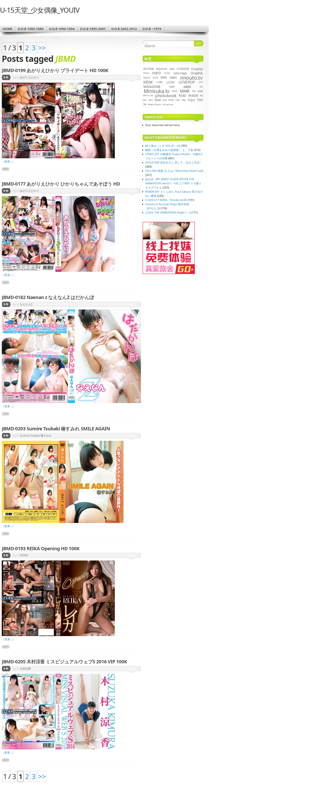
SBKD (150, 100)
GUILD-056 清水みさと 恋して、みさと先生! (172, 162)
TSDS (191, 100)
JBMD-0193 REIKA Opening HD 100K (40, 548)
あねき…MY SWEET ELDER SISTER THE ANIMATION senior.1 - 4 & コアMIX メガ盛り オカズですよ (173, 183)
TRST (177, 100)
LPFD (201, 82)
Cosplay (197, 69)
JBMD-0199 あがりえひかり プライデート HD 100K (55, 70)
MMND (175, 91)
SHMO (171, 100)
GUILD (146, 77)
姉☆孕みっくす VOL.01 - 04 (162, 146)
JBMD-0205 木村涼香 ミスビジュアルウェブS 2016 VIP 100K (64, 661)
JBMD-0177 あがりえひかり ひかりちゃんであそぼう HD (61, 184)
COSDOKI (183, 69)
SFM (164, 100)
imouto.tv (191, 77)
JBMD (6, 168)
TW (144, 104)
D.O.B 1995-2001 (93, 29)
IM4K (164, 77)
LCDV (170, 82)
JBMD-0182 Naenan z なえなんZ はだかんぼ (48, 297)
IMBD (173, 78)
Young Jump (167, 104)
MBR (187, 86)
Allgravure (161, 68)
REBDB (193, 95)
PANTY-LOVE (148, 95)
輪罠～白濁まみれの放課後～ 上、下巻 (169, 150)
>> (42, 47)
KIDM (147, 82)
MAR (172, 86)
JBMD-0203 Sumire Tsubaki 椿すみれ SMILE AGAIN (56, 428)
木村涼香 (25, 668)
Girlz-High (180, 73)
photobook (166, 95)
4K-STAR (148, 69)
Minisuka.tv (156, 91)
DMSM (146, 73)
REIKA (24, 555)
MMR (185, 91)
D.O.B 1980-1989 (30, 29)
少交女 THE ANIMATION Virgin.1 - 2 (167, 212)
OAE (194, 91)
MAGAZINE (152, 86)
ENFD (156, 73)
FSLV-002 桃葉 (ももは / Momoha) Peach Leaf (174, 171)
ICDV (155, 77)
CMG (172, 69)
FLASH (167, 73)
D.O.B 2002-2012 (124, 29)
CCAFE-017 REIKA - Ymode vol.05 (166, 200)
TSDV (200, 100)
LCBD (159, 82)
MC (201, 86)
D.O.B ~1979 (151, 29)
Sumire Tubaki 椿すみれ (36, 435)
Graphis (197, 73)
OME (200, 91)
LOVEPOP (187, 82)
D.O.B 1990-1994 (62, 29)
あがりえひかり (29, 77)
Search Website (199, 43)
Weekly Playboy (154, 104)
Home (7, 29)
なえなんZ (26, 304)
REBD (182, 95)
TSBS (183, 100)
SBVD (157, 100)
